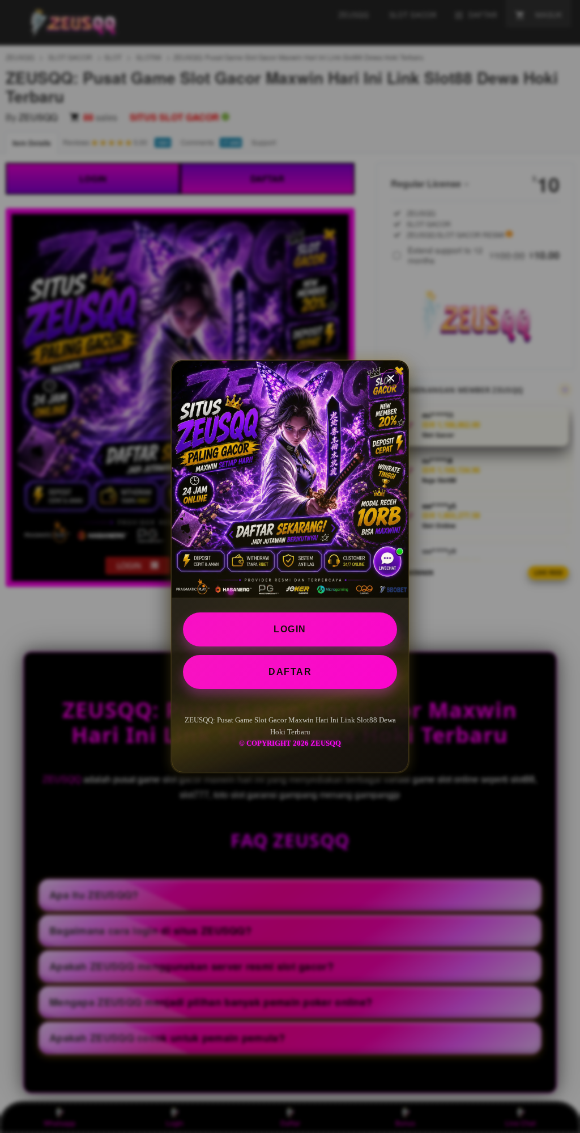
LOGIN (290, 629)
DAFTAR (290, 672)
